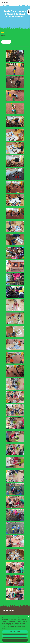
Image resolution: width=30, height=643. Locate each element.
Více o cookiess (15, 632)
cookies (22, 623)
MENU (6, 2)
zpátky (6, 42)
